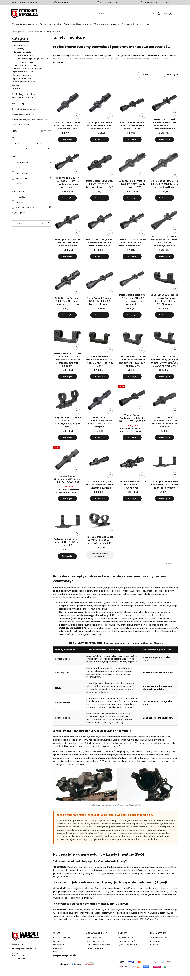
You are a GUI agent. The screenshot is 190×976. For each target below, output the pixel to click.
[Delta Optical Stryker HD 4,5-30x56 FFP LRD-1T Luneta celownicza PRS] (132, 221)
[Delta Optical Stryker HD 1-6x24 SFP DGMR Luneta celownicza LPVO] (132, 162)
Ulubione (154, 944)
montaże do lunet (75, 631)
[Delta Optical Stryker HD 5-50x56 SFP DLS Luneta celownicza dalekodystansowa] (164, 219)
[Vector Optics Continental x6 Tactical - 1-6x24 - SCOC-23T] (67, 459)
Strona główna (18, 31)
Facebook (58, 944)
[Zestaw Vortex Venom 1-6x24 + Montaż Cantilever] (132, 461)
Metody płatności (93, 937)
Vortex (19, 183)
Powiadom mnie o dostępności (100, 555)
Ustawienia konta (158, 941)
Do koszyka (67, 139)
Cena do (37, 143)
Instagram (58, 948)
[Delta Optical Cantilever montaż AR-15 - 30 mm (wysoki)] (67, 521)
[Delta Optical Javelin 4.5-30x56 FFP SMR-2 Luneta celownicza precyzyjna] (67, 161)
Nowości (15, 85)
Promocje (16, 88)
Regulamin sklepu (126, 937)
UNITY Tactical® (22, 173)
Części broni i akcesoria (22, 72)
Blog (55, 951)
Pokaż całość (59, 62)
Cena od (15, 143)
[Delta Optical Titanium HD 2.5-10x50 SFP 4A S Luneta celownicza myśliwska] (132, 278)
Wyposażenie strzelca (22, 78)
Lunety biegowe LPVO (26, 55)
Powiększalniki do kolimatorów (28, 68)
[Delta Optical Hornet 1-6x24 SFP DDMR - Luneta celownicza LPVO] (100, 104)
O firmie (56, 941)
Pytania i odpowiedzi (127, 944)
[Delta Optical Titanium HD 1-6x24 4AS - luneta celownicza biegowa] (67, 279)
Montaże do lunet (25, 62)
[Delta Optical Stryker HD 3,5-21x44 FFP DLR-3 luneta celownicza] (67, 221)
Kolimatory (19, 48)
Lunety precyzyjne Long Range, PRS (32, 58)
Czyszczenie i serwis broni (23, 81)
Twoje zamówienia (158, 937)
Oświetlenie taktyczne (21, 75)
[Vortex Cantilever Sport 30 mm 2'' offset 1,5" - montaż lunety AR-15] (100, 520)
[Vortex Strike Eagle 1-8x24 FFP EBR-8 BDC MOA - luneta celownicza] (100, 461)
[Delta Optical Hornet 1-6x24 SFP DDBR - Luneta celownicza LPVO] (67, 104)
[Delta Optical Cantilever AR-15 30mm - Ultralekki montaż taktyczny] (164, 461)
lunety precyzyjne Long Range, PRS (95, 615)
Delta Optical (22, 162)
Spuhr (18, 168)
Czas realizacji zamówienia (98, 944)
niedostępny (21, 197)
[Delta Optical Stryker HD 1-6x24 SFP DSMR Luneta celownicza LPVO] (164, 162)
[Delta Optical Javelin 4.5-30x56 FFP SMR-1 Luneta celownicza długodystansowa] (164, 102)
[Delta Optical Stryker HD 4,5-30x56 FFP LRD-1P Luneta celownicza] (100, 221)
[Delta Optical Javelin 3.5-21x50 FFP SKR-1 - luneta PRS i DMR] (132, 104)
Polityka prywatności (127, 941)
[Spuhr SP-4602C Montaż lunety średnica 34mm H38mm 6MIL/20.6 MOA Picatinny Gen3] (132, 338)
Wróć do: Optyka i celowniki (26, 109)
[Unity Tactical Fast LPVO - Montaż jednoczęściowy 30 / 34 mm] (67, 399)
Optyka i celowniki (35, 31)
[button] (158, 13)
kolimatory (68, 746)
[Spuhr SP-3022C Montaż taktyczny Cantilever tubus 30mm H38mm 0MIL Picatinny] (164, 278)
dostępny (20, 202)
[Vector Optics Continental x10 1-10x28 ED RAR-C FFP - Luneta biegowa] (164, 399)
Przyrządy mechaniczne (25, 65)
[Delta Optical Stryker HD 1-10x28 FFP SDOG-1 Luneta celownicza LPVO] (100, 162)
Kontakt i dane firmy (62, 937)
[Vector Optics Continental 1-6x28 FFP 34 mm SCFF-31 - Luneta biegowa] (100, 399)
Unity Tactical (62, 702)
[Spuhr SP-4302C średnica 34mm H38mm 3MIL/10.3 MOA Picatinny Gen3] (100, 338)
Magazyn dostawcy (25, 207)
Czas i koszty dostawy (95, 941)
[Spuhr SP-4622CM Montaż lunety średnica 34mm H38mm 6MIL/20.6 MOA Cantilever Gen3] (164, 338)
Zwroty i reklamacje (94, 948)
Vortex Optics (62, 658)
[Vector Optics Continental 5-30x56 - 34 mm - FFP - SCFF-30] (132, 398)
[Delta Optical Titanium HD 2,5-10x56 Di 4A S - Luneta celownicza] (100, 279)
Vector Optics (22, 178)
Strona (168, 81)
